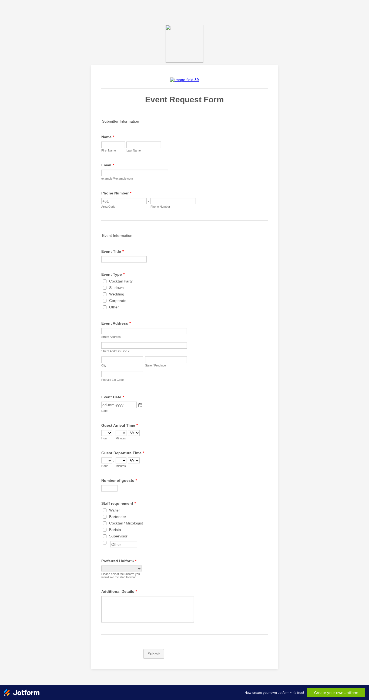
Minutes (121, 438)
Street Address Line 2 (115, 351)
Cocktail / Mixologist (126, 523)
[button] (140, 405)
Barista (115, 529)
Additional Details (119, 591)
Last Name (133, 150)
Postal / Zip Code (112, 379)
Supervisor (118, 536)
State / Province (155, 365)
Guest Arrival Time (119, 425)
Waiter (114, 510)
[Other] (109, 542)
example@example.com (117, 178)
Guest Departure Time (122, 453)
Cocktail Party (121, 281)
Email (107, 165)
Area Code (108, 206)
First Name (108, 150)
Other (114, 307)
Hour (104, 438)
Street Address (111, 336)
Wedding (116, 294)
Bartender (117, 516)
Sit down (116, 287)
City (103, 365)
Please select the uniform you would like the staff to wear (120, 575)
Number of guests (119, 480)
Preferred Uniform (118, 561)
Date (104, 410)
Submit (154, 654)
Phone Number (116, 193)
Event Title (112, 251)
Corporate (117, 300)
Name (107, 137)
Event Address (116, 323)
